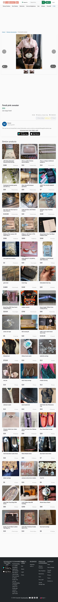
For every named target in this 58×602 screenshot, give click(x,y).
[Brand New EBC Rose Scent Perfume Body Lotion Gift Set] (10, 297)
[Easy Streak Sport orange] (47, 419)
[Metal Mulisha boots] (29, 444)
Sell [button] (49, 2)
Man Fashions (15, 6)
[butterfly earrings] (47, 346)
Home (3, 32)
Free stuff (49, 6)
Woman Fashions (6, 6)
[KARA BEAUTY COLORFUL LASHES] (29, 249)
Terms (48, 578)
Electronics (22, 6)
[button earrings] (10, 468)
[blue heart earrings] (47, 517)
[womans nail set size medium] (29, 468)
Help (48, 564)
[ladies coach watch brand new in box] (47, 322)
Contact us (50, 581)
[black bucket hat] (29, 395)
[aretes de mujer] (10, 322)
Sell (22, 566)
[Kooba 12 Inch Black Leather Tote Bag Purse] (10, 517)
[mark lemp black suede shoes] (10, 444)
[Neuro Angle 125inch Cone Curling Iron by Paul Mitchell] (47, 297)
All (54, 6)
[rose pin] (10, 371)
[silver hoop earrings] (29, 371)
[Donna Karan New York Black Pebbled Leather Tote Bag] (47, 224)
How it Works (50, 567)
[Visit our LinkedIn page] (37, 598)
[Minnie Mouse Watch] (47, 493)
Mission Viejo (45, 115)
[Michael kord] (10, 346)
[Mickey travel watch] (29, 346)
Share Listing (41, 118)
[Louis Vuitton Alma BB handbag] (29, 493)
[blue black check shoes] (47, 444)
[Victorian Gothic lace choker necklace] (10, 419)
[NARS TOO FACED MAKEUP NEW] (47, 175)
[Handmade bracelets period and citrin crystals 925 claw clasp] (10, 175)
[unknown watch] (10, 395)
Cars (38, 6)
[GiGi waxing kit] (29, 322)
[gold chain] (10, 273)
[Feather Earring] (47, 371)
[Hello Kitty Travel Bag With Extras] (10, 493)
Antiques (43, 6)
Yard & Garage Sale (42, 583)
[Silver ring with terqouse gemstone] (29, 175)
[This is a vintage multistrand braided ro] (47, 151)
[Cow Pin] (47, 468)
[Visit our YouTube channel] (30, 598)
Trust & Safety (49, 571)
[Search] (44, 2)
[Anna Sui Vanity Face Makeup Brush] (29, 419)
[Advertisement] (29, 19)
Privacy (49, 575)
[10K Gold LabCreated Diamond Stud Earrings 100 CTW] (10, 151)
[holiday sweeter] (29, 297)
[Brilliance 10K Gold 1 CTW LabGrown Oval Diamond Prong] (29, 224)
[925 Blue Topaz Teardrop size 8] (47, 200)
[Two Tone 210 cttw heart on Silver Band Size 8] (10, 200)
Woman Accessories (12, 32)
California (39, 115)
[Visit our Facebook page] (35, 598)
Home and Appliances (31, 6)
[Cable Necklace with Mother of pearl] (29, 200)
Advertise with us (32, 565)
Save (54, 118)
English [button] (43, 597)
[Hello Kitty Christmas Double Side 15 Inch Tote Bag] (29, 517)
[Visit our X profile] (32, 598)
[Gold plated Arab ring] (47, 273)
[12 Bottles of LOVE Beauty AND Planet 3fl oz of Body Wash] (47, 249)
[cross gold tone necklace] (10, 249)
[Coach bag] (29, 273)
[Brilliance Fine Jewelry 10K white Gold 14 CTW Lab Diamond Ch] (10, 224)
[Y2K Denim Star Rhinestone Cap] (47, 395)
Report (48, 118)
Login (53, 2)
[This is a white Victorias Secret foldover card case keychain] (29, 151)
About (22, 569)
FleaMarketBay (24, 598)
